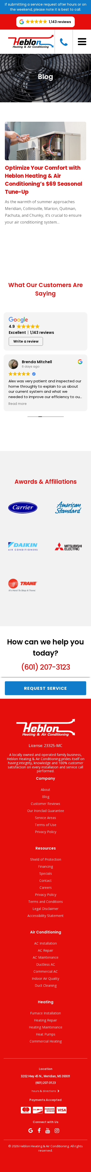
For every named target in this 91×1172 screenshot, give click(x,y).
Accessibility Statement (45, 915)
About (45, 789)
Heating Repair (45, 1020)
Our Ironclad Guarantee (45, 810)
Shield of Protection (45, 859)
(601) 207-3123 (45, 667)
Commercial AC (45, 971)
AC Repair (45, 950)
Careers (46, 887)
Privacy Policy (45, 831)
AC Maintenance (45, 957)
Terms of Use (45, 824)
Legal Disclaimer (45, 908)
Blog (45, 796)
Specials (45, 873)
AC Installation (45, 943)
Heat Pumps (45, 1034)
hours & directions (44, 1091)
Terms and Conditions (45, 901)
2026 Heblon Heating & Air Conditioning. (41, 1146)
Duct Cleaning (46, 985)
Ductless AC (45, 964)
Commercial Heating (46, 1041)
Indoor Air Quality (45, 978)
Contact (45, 880)
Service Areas (45, 817)
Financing (45, 866)
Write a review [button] (26, 341)
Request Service (45, 688)
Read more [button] (17, 404)
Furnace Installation (45, 1013)
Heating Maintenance (45, 1027)
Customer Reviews (45, 803)
